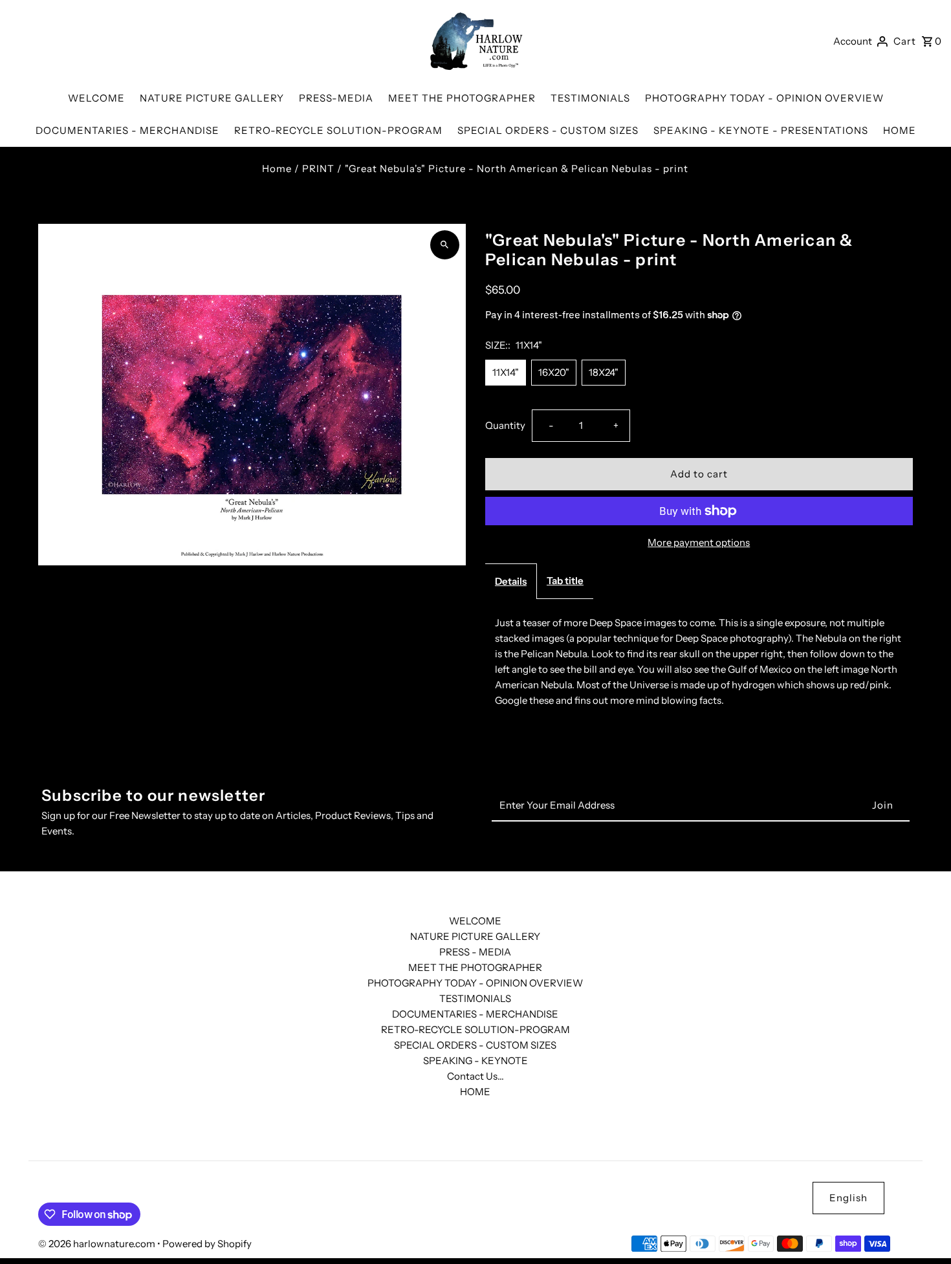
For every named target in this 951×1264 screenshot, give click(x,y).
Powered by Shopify (207, 1243)
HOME (475, 1091)
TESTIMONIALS (475, 998)
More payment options (699, 542)
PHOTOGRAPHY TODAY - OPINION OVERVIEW (475, 983)
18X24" (603, 372)
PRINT (318, 168)
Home (277, 168)
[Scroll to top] (923, 1230)
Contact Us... (475, 1076)
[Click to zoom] (444, 244)
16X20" (553, 372)
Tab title (565, 580)
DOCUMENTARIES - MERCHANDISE (475, 1014)
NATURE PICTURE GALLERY (475, 936)
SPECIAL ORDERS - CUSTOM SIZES (475, 1045)
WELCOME (475, 921)
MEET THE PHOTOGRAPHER (475, 967)
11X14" (505, 372)
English (848, 1198)
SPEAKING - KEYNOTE (475, 1060)
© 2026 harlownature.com (97, 1243)
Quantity (505, 425)
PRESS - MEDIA (475, 952)
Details (511, 581)
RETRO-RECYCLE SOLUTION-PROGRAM (475, 1029)
